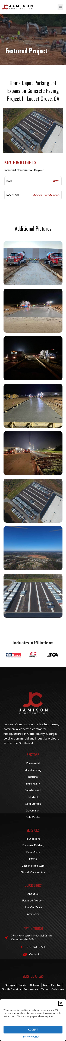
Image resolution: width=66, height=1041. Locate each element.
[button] (60, 1003)
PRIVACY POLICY (31, 1037)
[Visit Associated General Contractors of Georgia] (33, 655)
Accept (33, 1029)
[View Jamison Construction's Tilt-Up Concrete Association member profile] (53, 655)
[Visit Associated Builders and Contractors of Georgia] (13, 655)
